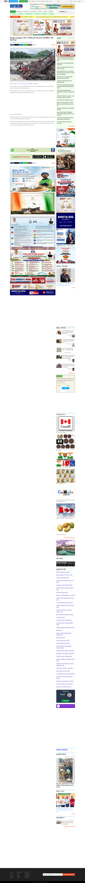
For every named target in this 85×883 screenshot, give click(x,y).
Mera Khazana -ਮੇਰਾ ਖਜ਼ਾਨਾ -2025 (64, 575)
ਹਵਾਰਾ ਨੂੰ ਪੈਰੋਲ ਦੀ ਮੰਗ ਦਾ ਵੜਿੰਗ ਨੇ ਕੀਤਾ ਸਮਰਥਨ (65, 100)
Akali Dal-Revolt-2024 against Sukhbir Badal (64, 647)
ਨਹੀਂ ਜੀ (68, 385)
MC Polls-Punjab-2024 (62, 592)
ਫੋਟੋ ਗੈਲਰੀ (45, 11)
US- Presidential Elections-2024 (64, 602)
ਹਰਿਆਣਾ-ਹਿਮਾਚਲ (26, 11)
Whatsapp (25, 45)
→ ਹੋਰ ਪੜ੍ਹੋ (73, 287)
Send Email (30, 45)
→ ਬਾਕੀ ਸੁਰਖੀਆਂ (71, 126)
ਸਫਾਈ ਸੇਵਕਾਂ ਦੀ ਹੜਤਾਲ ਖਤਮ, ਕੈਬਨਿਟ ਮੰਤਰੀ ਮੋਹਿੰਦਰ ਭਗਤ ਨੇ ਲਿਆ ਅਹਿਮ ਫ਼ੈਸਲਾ (64, 77)
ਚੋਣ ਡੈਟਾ (47, 1)
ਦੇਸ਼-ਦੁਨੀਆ (40, 11)
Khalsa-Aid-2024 (60, 637)
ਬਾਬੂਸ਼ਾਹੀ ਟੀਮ (34, 1)
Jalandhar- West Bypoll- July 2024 (65, 653)
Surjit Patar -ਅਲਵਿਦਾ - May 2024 (64, 668)
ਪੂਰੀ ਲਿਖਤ (65, 700)
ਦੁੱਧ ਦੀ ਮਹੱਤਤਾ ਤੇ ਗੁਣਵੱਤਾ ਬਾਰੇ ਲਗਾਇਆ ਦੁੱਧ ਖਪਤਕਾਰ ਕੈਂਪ (64, 122)
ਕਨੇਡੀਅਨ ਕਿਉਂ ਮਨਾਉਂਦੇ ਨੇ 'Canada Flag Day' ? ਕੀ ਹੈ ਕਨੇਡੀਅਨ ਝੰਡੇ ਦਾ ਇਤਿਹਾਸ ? (65, 432)
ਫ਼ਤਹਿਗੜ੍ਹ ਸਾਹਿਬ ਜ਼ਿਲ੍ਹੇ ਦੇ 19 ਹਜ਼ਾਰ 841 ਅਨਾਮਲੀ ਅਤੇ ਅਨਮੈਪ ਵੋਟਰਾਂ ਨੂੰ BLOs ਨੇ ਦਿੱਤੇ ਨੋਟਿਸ (65, 96)
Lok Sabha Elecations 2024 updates (65, 674)
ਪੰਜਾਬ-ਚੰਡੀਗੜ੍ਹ (27, 873)
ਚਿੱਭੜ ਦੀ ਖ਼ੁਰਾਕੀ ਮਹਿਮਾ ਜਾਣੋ (61, 534)
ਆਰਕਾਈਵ (38, 1)
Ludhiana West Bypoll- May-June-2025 (65, 581)
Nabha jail (59, 630)
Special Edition (61, 750)
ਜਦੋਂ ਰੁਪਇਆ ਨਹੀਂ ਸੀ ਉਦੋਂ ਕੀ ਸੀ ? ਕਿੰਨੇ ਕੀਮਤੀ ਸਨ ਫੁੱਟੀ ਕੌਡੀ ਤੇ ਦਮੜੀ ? (65, 449)
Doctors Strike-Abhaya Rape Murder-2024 (63, 634)
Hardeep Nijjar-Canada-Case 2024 (65, 650)
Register (79, 1)
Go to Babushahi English (13, 1)
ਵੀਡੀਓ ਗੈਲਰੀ (51, 11)
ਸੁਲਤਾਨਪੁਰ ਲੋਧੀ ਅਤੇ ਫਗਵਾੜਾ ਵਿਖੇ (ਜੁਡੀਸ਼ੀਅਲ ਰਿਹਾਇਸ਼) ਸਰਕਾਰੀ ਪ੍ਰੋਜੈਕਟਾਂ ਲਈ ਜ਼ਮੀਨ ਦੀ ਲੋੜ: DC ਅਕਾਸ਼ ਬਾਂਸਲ (65, 114)
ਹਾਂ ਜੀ (59, 385)
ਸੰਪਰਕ (50, 1)
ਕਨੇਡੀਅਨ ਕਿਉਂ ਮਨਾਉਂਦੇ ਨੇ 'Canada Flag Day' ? (64, 518)
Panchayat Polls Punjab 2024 (63, 620)
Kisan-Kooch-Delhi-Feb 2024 (63, 687)
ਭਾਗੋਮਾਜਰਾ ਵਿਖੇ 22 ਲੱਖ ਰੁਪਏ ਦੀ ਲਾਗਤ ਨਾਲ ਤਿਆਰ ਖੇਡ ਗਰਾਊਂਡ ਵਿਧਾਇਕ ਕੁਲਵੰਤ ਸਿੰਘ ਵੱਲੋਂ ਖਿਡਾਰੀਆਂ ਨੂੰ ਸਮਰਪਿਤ (65, 86)
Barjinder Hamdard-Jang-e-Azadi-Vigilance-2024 (65, 664)
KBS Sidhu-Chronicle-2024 (63, 671)
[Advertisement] (32, 103)
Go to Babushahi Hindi (23, 1)
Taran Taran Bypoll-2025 (62, 578)
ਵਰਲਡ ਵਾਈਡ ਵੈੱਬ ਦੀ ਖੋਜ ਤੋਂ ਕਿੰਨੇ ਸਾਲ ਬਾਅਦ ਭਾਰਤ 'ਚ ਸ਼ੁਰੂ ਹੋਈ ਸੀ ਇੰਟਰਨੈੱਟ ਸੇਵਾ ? (65, 501)
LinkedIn (21, 45)
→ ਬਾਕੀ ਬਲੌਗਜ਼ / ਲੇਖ (71, 373)
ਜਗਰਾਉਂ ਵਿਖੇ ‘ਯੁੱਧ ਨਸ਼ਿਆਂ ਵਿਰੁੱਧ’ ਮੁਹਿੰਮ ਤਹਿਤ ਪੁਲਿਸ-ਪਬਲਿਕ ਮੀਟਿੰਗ (64, 81)
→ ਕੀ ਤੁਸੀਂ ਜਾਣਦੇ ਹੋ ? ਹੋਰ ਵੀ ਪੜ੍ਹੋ (69, 537)
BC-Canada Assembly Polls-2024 (64, 614)
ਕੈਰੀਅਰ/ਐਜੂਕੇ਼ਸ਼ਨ (29, 13)
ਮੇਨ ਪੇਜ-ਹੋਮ (13, 11)
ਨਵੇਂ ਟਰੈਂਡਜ (51, 13)
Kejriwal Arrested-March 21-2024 (64, 681)
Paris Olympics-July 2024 (62, 640)
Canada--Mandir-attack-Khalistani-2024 (65, 606)
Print (34, 45)
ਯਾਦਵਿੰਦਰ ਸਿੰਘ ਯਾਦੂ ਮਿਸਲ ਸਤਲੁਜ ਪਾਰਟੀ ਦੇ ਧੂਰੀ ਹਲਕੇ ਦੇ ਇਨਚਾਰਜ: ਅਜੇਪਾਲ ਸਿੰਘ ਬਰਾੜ (65, 118)
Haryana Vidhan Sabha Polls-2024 (65, 627)
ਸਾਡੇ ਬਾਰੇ (30, 1)
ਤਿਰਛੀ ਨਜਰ (21, 13)
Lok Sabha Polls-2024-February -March (64, 677)
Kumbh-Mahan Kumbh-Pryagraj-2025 (64, 588)
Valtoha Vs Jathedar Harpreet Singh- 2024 (64, 611)
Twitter (16, 45)
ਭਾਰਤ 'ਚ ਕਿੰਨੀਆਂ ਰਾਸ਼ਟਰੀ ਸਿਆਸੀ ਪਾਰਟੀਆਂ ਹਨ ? (64, 467)
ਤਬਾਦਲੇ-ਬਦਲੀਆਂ (19, 11)
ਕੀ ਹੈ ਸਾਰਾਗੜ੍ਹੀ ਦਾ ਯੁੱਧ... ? (61, 483)
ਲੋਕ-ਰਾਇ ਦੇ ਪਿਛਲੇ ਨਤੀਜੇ (70, 390)
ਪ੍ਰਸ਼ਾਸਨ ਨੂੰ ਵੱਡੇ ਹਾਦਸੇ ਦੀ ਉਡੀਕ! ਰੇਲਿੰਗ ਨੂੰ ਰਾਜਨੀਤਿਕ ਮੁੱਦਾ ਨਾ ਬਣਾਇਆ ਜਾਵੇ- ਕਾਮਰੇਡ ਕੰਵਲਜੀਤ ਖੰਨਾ (65, 92)
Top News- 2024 (60, 617)
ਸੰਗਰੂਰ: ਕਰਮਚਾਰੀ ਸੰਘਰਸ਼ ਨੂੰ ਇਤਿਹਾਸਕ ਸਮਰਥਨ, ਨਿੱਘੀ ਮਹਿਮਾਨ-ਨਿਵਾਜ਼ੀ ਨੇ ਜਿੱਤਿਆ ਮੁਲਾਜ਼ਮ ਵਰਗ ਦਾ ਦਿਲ (65, 104)
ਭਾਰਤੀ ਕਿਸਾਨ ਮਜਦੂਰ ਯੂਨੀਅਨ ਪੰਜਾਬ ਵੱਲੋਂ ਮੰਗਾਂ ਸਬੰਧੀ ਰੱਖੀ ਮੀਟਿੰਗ (65, 109)
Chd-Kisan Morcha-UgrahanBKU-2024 (64, 623)
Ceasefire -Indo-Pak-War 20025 (64, 585)
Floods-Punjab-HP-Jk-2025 (63, 572)
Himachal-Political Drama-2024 (64, 684)
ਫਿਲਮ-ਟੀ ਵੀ (37, 13)
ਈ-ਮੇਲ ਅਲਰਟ (14, 13)
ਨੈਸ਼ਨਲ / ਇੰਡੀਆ (33, 11)
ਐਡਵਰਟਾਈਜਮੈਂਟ (43, 1)
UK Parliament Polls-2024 (63, 643)
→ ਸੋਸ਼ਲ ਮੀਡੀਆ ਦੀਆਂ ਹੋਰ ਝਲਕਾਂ (69, 826)
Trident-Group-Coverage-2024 (64, 656)
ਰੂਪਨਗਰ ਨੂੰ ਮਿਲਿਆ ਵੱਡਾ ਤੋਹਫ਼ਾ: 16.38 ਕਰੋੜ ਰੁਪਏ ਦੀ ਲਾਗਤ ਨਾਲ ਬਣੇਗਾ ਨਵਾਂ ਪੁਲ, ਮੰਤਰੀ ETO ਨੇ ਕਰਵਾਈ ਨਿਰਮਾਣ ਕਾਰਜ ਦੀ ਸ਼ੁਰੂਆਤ (65, 73)
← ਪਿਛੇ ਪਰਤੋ (53, 45)
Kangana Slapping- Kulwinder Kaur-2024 (65, 660)
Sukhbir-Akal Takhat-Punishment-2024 (65, 599)
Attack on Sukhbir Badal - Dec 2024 (65, 595)
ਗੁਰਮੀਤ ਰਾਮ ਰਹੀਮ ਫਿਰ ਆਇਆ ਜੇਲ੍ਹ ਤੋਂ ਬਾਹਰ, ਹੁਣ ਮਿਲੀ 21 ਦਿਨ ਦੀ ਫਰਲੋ (65, 17)
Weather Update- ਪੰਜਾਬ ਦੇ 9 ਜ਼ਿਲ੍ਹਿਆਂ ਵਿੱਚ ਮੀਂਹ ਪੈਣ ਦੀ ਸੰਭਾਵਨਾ (29, 17)
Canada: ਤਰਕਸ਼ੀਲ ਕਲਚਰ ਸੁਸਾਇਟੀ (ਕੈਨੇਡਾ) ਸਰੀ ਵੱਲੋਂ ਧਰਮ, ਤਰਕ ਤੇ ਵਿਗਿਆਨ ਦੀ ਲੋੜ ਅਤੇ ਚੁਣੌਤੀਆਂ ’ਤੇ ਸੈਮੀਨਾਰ (65, 59)
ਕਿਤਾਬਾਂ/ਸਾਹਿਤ (44, 13)
